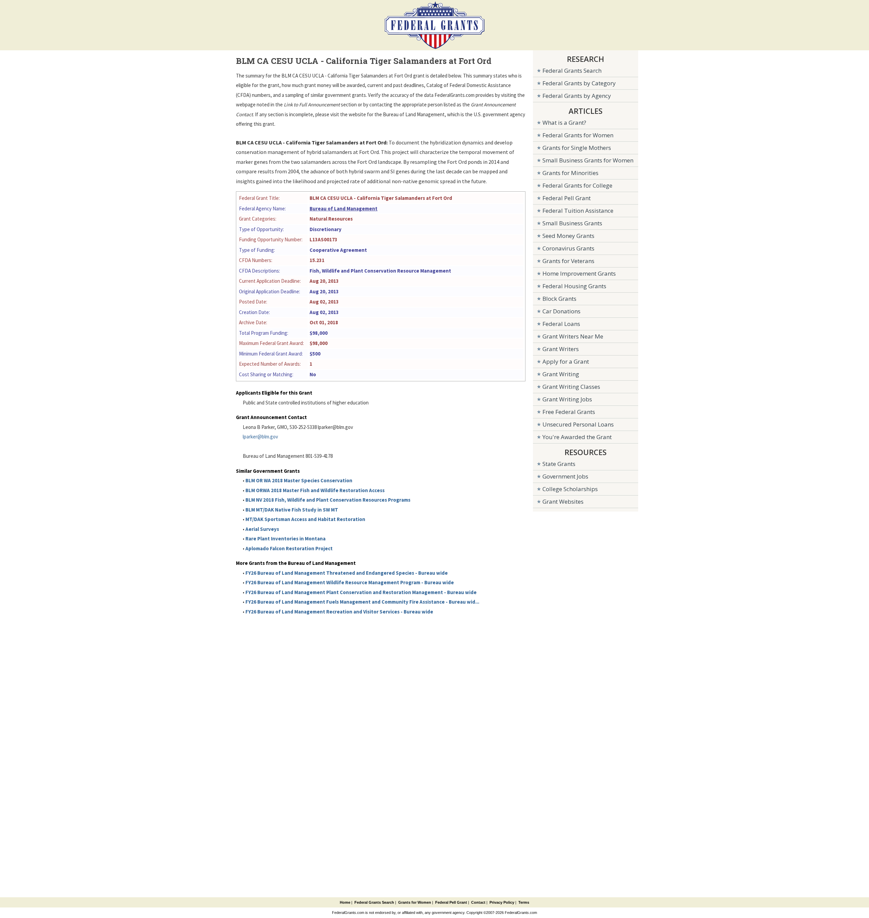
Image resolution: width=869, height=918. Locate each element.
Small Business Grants (572, 223)
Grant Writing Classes (571, 387)
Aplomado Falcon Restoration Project (289, 548)
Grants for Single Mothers (576, 148)
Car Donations (561, 311)
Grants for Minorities (570, 173)
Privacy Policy (501, 902)
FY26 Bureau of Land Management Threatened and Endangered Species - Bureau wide (346, 573)
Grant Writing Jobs (567, 399)
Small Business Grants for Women (587, 160)
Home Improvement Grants (579, 273)
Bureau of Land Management (343, 208)
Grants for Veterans (568, 261)
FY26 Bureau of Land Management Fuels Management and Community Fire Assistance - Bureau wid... (362, 602)
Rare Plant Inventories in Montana (285, 538)
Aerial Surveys (262, 529)
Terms (523, 902)
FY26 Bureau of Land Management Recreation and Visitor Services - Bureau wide (339, 611)
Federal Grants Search (572, 70)
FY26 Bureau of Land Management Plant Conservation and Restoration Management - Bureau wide (361, 592)
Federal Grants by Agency (576, 96)
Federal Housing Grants (574, 286)
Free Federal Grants (568, 412)
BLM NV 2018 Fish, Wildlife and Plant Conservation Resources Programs (327, 500)
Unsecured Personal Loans (578, 424)
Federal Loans (561, 324)
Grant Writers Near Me (572, 336)
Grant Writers (560, 349)
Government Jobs (565, 476)
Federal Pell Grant (566, 198)
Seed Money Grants (568, 236)
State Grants (558, 464)
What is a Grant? (564, 122)
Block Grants (559, 298)
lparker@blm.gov (260, 436)
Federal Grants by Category (579, 83)
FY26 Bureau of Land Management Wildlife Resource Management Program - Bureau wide (349, 582)
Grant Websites (563, 501)
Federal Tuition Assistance (577, 210)
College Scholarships (570, 489)
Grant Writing (560, 374)
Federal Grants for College (577, 185)
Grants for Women (414, 902)
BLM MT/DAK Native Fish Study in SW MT (291, 509)
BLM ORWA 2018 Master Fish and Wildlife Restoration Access (315, 490)
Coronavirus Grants (568, 248)
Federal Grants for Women (577, 135)
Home (345, 902)
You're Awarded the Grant (577, 437)
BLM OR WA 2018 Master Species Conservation (298, 480)
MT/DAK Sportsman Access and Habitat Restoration (305, 519)
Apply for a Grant (565, 361)
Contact (478, 902)
